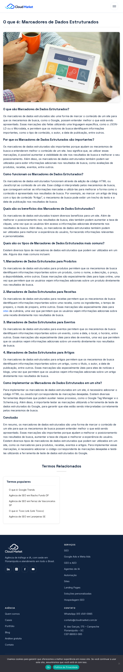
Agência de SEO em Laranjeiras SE (27, 516)
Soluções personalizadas (77, 593)
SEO (66, 550)
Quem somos (12, 613)
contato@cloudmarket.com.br (80, 620)
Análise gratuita (13, 638)
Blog (7, 632)
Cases (8, 620)
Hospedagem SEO (74, 599)
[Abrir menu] (114, 6)
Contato (9, 644)
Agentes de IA (72, 568)
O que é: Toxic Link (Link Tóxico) (26, 511)
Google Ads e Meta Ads (77, 556)
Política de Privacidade (66, 667)
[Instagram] (16, 569)
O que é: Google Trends (22, 489)
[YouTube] (33, 569)
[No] (119, 663)
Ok (48, 667)
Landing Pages (72, 587)
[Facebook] (25, 569)
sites (5, 311)
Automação (70, 575)
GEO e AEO (70, 562)
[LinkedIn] (8, 569)
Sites (67, 581)
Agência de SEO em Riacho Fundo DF (29, 495)
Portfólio (9, 626)
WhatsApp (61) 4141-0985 (78, 613)
